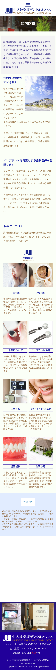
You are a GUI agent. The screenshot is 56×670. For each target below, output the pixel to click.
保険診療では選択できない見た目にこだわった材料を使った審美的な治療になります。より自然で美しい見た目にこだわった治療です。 (40, 422)
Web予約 (28, 501)
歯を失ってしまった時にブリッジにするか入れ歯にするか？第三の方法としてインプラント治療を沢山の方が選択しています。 (40, 363)
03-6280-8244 (30, 663)
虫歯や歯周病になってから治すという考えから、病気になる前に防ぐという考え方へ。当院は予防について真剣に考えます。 (15, 363)
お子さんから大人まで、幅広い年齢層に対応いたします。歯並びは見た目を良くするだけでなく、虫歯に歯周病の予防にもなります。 (15, 479)
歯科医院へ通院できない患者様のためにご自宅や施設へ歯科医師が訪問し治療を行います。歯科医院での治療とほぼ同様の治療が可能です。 (40, 479)
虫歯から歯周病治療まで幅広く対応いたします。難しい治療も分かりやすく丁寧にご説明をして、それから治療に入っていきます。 (15, 305)
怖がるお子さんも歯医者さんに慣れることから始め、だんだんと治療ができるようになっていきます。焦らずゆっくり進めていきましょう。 (40, 305)
